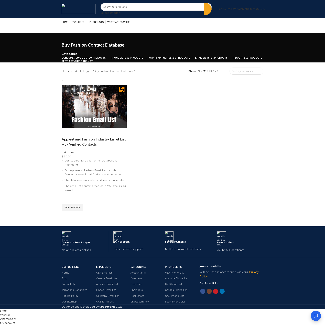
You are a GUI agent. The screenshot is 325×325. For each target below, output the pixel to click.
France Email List (106, 289)
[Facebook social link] (202, 291)
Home (66, 71)
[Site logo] (78, 8)
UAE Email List (105, 301)
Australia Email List (107, 284)
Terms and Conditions (74, 289)
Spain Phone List (175, 301)
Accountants (138, 272)
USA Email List (104, 272)
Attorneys (136, 278)
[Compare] (66, 132)
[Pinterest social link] (215, 291)
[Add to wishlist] (66, 200)
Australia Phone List (176, 278)
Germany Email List (107, 295)
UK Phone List (173, 284)
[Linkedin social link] (222, 291)
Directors (136, 284)
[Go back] (66, 37)
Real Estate (137, 295)
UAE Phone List (174, 295)
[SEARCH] (208, 9)
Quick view (66, 215)
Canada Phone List (176, 289)
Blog (64, 278)
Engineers (137, 289)
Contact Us (68, 284)
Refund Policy (70, 295)
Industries (68, 152)
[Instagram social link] (209, 291)
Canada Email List (106, 278)
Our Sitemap (69, 301)
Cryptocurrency (140, 301)
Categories (69, 53)
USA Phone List (174, 272)
